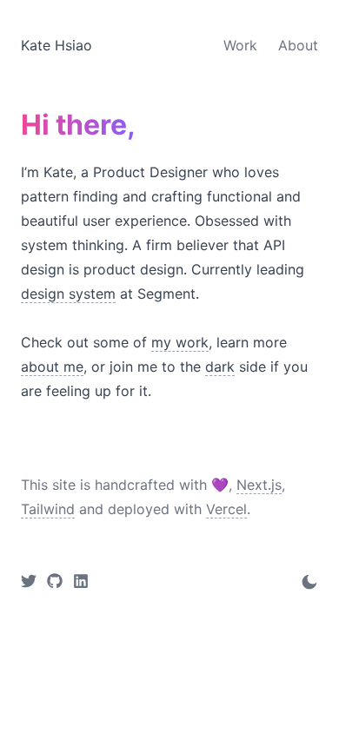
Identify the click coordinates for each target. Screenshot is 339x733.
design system (68, 293)
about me (52, 366)
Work (240, 45)
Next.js (259, 484)
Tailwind (48, 509)
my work (180, 342)
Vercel (226, 509)
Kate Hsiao (56, 45)
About (298, 45)
